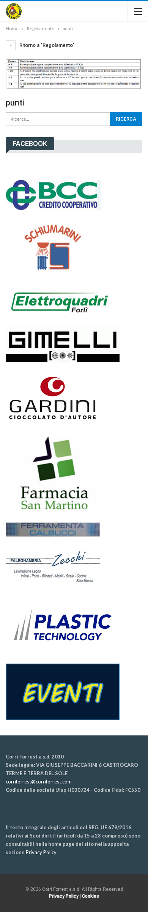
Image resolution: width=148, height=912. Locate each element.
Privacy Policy (41, 852)
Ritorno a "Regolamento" (46, 45)
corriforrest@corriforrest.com (39, 782)
